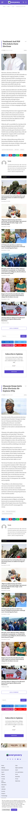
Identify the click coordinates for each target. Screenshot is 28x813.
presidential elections (7, 513)
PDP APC (17, 149)
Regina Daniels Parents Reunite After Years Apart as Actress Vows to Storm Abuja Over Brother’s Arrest (12, 295)
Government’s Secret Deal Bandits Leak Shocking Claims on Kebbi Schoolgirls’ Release (13, 197)
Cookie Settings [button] (6, 809)
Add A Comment (13, 328)
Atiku (3, 511)
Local (25, 50)
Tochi (4, 50)
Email (14, 365)
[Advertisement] (14, 23)
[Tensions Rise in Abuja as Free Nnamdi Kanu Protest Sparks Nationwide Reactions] (14, 309)
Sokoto (22, 149)
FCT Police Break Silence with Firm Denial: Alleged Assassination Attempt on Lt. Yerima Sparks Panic (13, 246)
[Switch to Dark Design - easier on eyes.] (26, 2)
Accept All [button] (14, 809)
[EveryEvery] (14, 2)
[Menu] (2, 2)
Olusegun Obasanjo (10, 511)
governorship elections (7, 149)
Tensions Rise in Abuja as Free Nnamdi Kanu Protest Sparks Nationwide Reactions (13, 319)
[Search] (23, 2)
